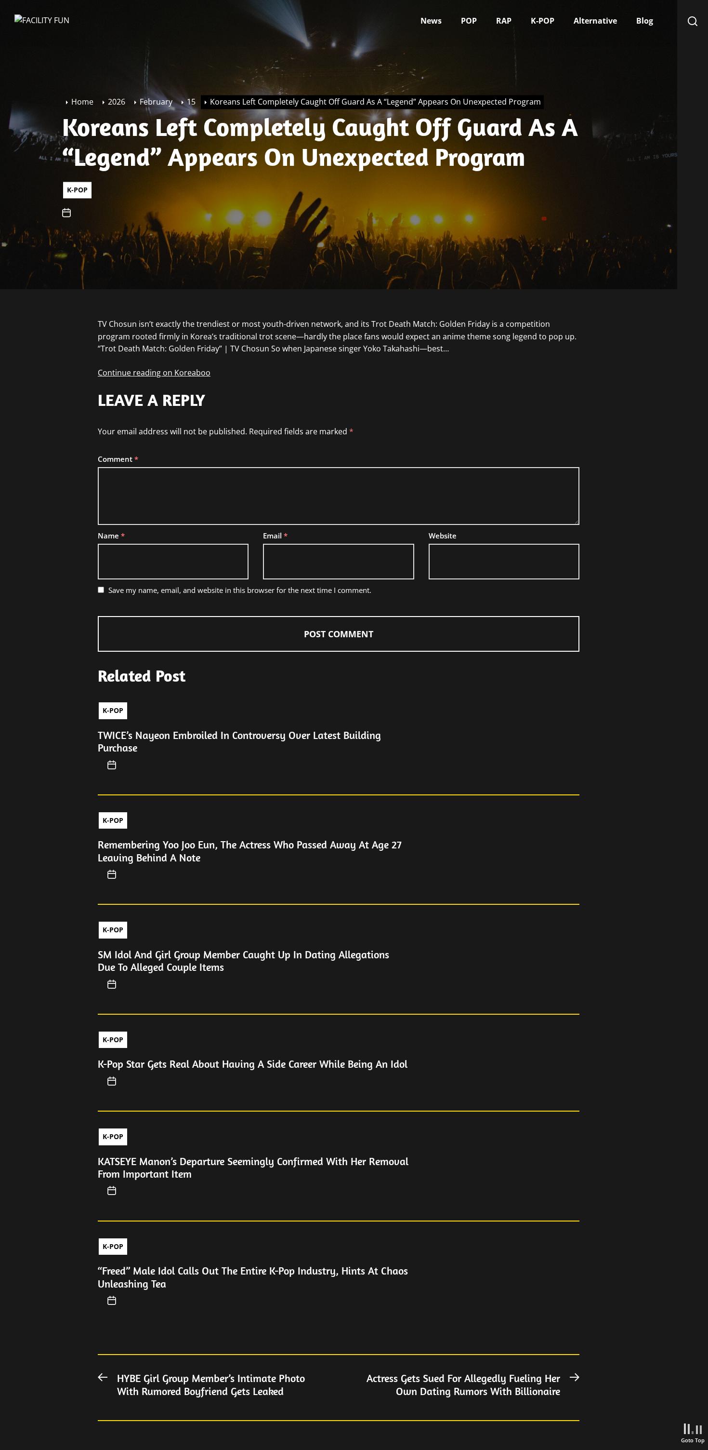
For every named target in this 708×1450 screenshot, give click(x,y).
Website (443, 535)
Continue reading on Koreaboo (154, 372)
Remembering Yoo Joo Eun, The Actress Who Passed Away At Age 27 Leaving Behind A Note (250, 851)
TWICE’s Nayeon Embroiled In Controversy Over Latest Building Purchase (239, 741)
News (431, 20)
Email (275, 535)
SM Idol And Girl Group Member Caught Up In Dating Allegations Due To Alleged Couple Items (243, 961)
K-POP (542, 20)
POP (469, 20)
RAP (503, 20)
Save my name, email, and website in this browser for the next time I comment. (239, 590)
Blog (644, 20)
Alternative (595, 20)
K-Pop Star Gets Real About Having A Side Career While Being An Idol (252, 1064)
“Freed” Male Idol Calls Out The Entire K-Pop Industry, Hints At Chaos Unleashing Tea (253, 1277)
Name (111, 535)
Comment (118, 459)
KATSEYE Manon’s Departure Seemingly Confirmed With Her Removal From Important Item (253, 1168)
